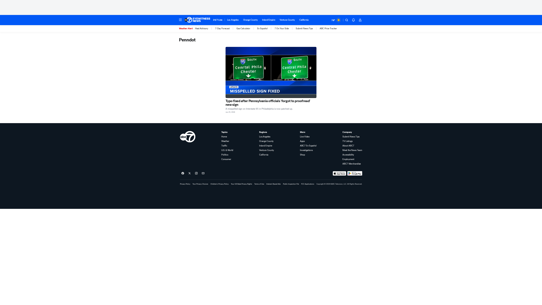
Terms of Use (259, 184)
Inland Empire (268, 19)
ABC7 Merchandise (351, 164)
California (304, 19)
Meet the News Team (352, 150)
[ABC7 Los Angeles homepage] (197, 20)
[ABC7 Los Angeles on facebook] (183, 173)
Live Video (305, 137)
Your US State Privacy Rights (241, 184)
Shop (302, 155)
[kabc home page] (187, 136)
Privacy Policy (185, 184)
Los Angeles (233, 19)
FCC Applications (307, 184)
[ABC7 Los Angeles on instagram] (196, 173)
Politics (224, 155)
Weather (225, 141)
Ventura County (287, 19)
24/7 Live (217, 19)
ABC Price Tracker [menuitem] (328, 28)
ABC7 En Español (308, 146)
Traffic (224, 146)
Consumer (226, 159)
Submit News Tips (350, 137)
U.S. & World (227, 150)
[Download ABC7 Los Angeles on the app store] (339, 173)
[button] (180, 20)
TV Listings (347, 141)
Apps (302, 141)
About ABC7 (348, 146)
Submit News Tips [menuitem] (304, 28)
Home (224, 137)
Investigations (306, 150)
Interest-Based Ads (273, 184)
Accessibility (348, 155)
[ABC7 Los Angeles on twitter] (189, 173)
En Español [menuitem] (262, 28)
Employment (348, 159)
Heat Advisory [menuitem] (201, 28)
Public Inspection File (291, 184)
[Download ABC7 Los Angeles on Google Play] (354, 173)
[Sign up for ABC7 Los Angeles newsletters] (203, 173)
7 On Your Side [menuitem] (282, 28)
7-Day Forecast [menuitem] (222, 28)
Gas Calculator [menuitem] (243, 28)
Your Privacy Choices (200, 184)
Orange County (250, 19)
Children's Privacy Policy (219, 184)
